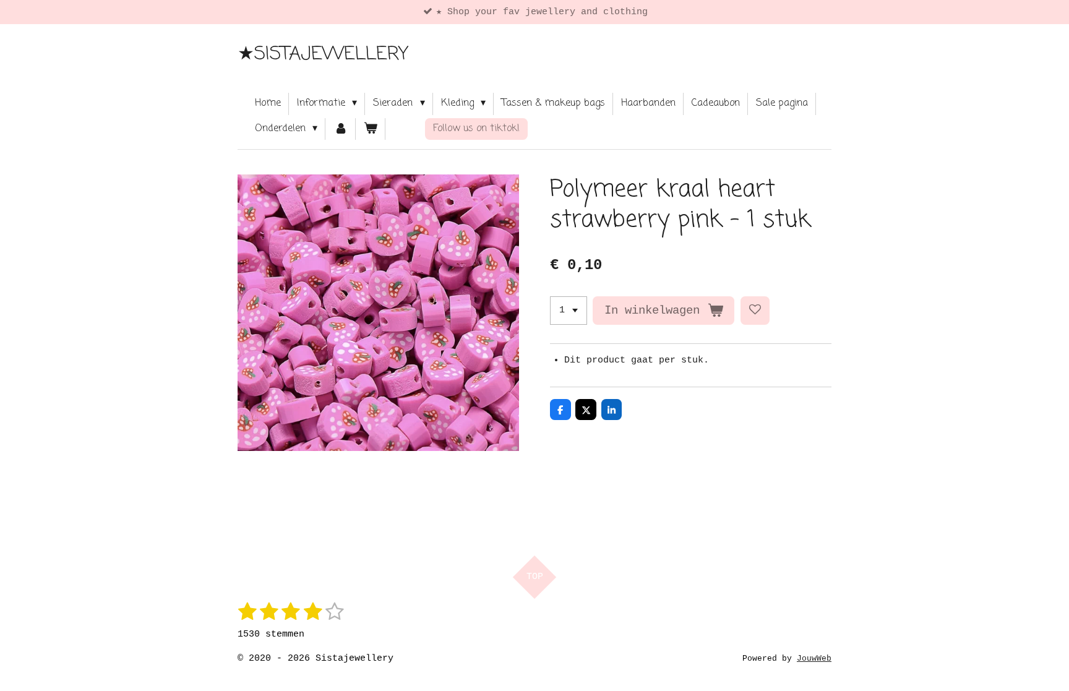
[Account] (340, 129)
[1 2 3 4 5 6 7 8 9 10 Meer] (568, 310)
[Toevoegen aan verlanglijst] (755, 310)
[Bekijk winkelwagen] (370, 129)
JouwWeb (814, 659)
